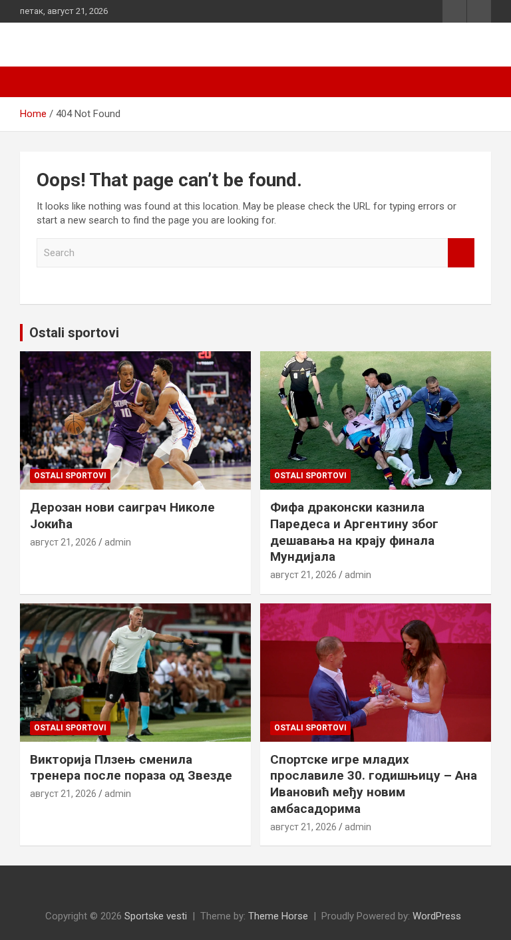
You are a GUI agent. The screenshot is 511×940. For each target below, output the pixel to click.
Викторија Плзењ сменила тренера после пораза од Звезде (131, 768)
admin (117, 542)
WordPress (437, 916)
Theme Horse (278, 916)
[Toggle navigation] (36, 82)
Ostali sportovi (74, 333)
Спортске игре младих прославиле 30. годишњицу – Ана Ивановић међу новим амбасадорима (373, 784)
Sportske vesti (155, 916)
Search (461, 253)
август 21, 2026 (63, 542)
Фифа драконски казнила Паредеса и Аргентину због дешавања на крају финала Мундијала (354, 532)
